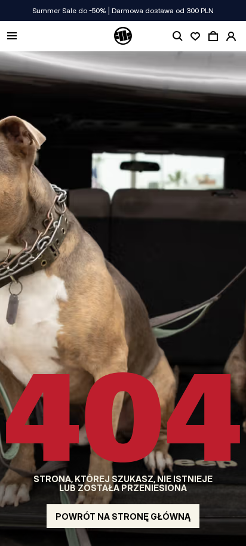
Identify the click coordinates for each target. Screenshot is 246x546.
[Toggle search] (177, 36)
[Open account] (231, 36)
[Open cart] (213, 36)
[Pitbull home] (123, 36)
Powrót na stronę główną (123, 516)
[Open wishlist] (195, 36)
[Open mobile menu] (12, 37)
